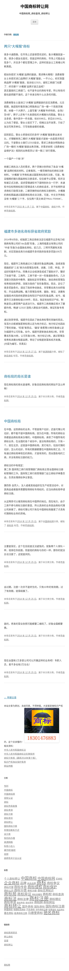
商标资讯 (8, 818)
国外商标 (27, 906)
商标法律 (23, 899)
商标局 (10, 525)
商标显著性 (37, 894)
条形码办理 (9, 838)
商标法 (10, 898)
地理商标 (8, 909)
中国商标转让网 (34, 6)
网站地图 (8, 766)
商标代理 (8, 887)
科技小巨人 (9, 846)
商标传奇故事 (10, 806)
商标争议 (53, 883)
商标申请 (10, 902)
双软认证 (8, 798)
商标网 (16, 35)
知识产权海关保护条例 (15, 762)
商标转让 (8, 822)
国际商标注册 (10, 826)
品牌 (23, 883)
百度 (6, 940)
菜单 (34, 22)
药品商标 (60, 910)
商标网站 (49, 902)
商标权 (47, 894)
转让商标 (8, 936)
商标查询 (8, 810)
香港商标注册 (20, 913)
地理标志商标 (19, 910)
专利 (6, 786)
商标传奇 (20, 887)
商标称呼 (29, 903)
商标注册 (8, 814)
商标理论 (55, 899)
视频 (6, 854)
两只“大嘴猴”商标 (17, 46)
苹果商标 (52, 910)
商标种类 (21, 903)
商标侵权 (34, 887)
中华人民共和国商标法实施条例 (19, 754)
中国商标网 (48, 521)
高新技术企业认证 (12, 858)
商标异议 (24, 894)
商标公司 (8, 890)
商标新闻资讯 (10, 932)
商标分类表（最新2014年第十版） (20, 758)
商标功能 (32, 890)
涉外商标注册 (42, 910)
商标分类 (20, 890)
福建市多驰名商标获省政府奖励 (27, 231)
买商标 (59, 879)
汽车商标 (30, 909)
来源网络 (47, 351)
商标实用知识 (46, 890)
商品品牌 (31, 883)
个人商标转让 (12, 878)
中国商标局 (12, 421)
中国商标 (45, 206)
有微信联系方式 (11, 830)
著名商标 (8, 913)
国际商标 (39, 906)
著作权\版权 (10, 850)
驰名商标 (8, 355)
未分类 (7, 834)
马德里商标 (35, 913)
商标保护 (50, 887)
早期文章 (10, 697)
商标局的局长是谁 (17, 376)
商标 (53, 206)
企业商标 (11, 883)
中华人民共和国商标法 (15, 750)
